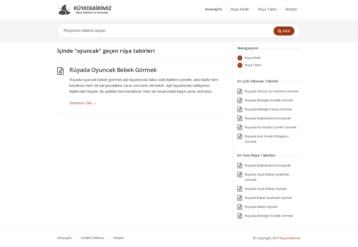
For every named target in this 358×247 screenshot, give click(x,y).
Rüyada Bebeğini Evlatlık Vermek (269, 100)
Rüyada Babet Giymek (261, 206)
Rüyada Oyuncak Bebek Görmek (113, 70)
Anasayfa (213, 9)
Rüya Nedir (240, 9)
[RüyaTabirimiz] (87, 10)
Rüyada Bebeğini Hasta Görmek (268, 109)
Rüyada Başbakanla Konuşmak (268, 118)
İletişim (291, 9)
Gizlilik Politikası (92, 238)
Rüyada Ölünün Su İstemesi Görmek (272, 91)
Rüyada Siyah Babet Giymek (266, 188)
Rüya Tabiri (267, 9)
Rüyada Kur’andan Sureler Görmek (271, 127)
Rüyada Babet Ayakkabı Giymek (268, 197)
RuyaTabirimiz (290, 238)
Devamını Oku (83, 102)
